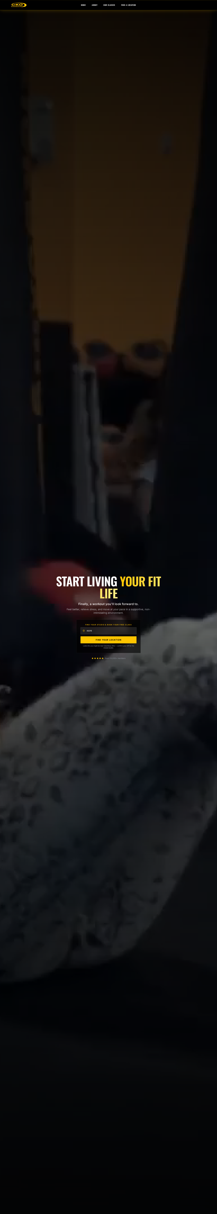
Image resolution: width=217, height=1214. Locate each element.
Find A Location (128, 5)
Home (83, 5)
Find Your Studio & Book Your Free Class (108, 625)
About (94, 5)
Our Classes (109, 5)
